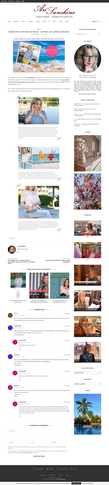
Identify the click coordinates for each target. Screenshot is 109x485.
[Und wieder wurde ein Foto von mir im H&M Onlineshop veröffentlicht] (18, 286)
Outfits (23, 21)
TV (49, 21)
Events (38, 21)
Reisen (54, 21)
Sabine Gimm (17, 326)
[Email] (94, 21)
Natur (67, 21)
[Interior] (87, 153)
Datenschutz (11, 1)
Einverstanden (76, 483)
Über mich (16, 21)
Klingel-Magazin (31, 77)
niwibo (75, 109)
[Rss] (98, 21)
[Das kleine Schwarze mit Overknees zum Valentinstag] (39, 286)
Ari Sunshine (35, 34)
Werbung (18, 1)
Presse (44, 21)
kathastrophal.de (60, 479)
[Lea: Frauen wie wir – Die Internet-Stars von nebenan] (59, 286)
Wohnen (30, 21)
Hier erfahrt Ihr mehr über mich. (87, 94)
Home (9, 21)
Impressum (4, 1)
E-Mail (22, 1)
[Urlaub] (87, 414)
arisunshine (22, 340)
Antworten (67, 313)
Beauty (61, 21)
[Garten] (87, 191)
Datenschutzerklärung (25, 452)
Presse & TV (11, 238)
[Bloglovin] (96, 21)
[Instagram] (92, 21)
